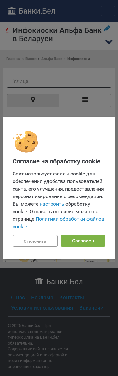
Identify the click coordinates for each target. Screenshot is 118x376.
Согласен (83, 241)
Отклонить (35, 241)
